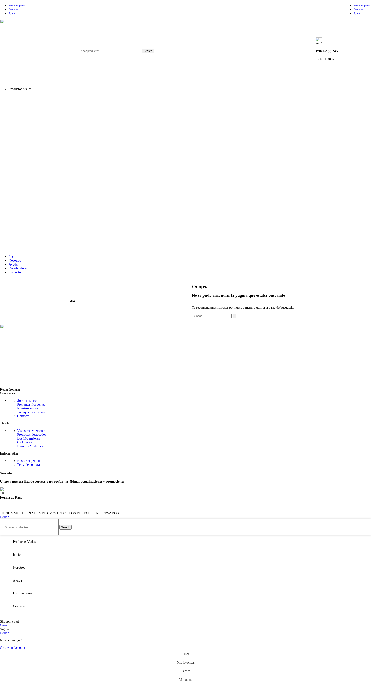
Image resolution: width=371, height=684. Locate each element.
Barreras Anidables (30, 446)
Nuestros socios (27, 408)
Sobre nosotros (27, 400)
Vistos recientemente (31, 430)
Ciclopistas (24, 442)
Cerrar (4, 517)
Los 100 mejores (28, 438)
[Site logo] (25, 81)
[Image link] (110, 328)
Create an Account (12, 647)
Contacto (23, 416)
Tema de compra (28, 464)
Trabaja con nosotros (31, 412)
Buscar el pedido (28, 461)
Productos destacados (31, 434)
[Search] (234, 316)
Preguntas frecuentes (31, 404)
